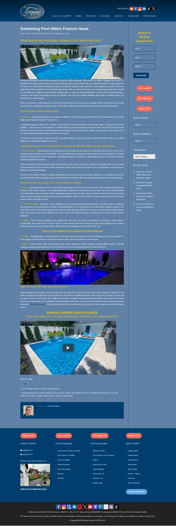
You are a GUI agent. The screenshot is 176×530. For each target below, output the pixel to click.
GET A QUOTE (144, 88)
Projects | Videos (134, 474)
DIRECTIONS (149, 16)
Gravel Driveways (64, 464)
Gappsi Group (39, 34)
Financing (131, 478)
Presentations (133, 460)
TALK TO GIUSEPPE (61, 16)
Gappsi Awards (133, 455)
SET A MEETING (144, 98)
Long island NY (105, 393)
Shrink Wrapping (98, 469)
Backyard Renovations (30, 393)
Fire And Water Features (31, 389)
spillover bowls (49, 396)
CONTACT (119, 16)
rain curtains (31, 396)
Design (62, 393)
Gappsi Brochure (136, 492)
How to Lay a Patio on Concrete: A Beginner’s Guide (145, 207)
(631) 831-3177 (27, 454)
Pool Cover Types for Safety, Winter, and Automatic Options (144, 175)
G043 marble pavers (38, 304)
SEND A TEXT (144, 109)
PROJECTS (91, 16)
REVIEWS (105, 16)
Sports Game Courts (100, 464)
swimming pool (68, 396)
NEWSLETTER (28, 436)
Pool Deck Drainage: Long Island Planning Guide (144, 185)
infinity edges (75, 393)
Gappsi (67, 393)
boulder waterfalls (45, 393)
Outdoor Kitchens (99, 451)
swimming (58, 396)
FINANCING (133, 16)
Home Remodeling (64, 469)
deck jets (55, 393)
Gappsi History (133, 451)
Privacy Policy (150, 516)
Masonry (61, 474)
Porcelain (61, 478)
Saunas (95, 460)
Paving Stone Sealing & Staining (69, 451)
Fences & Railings (64, 460)
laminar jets (85, 393)
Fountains (43, 389)
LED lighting (94, 393)
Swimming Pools (54, 389)
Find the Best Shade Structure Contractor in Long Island (145, 196)
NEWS (78, 16)
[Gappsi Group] (32, 11)
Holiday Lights (98, 483)
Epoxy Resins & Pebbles (66, 455)
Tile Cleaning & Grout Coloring (103, 455)
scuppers (39, 396)
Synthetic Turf (98, 478)
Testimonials (132, 464)
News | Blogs (132, 469)
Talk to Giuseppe (134, 483)
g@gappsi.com (27, 450)
